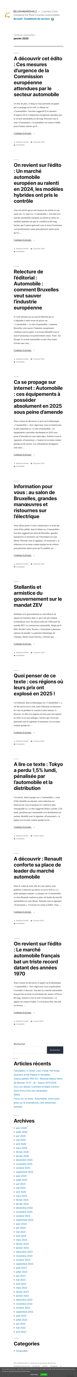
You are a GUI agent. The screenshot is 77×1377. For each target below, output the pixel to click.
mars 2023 (21, 1287)
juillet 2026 (21, 1132)
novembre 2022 (24, 1304)
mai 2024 (21, 1232)
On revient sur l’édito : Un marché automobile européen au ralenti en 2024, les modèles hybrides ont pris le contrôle (38, 183)
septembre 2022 (24, 1311)
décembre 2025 (24, 1160)
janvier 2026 (22, 1156)
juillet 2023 (21, 1272)
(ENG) (17, 1094)
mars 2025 (21, 1196)
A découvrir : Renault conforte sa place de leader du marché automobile (38, 868)
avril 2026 (21, 1144)
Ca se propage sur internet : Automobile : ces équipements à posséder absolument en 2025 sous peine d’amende (38, 397)
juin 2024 (21, 1228)
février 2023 (22, 1292)
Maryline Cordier (22, 142)
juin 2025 (20, 1184)
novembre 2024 (24, 1212)
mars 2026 (21, 1148)
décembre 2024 (24, 1208)
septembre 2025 (24, 1172)
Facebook (36, 1366)
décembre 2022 (24, 1299)
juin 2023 (21, 1276)
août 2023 (21, 1267)
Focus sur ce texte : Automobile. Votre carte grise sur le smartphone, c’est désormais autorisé (36, 1102)
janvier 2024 (22, 1248)
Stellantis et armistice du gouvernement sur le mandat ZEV (38, 596)
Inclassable (20, 145)
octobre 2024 (23, 1216)
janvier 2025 (22, 1204)
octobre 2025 (23, 1168)
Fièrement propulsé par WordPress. (43, 1363)
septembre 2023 (24, 1264)
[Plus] (52, 19)
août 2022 (21, 1315)
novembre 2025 (24, 1164)
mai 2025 (20, 1188)
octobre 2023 (23, 1260)
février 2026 (22, 1152)
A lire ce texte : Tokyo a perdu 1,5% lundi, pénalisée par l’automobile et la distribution (38, 776)
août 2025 (21, 1176)
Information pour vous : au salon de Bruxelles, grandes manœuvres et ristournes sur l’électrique (35, 501)
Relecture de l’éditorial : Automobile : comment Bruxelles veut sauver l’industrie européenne (36, 290)
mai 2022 (20, 1327)
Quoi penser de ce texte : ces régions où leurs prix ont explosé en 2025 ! (38, 685)
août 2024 (21, 1224)
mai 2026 (21, 1140)
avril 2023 (21, 1284)
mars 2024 (21, 1240)
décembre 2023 (24, 1252)
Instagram (54, 1366)
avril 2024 (21, 1236)
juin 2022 (20, 1324)
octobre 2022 (23, 1307)
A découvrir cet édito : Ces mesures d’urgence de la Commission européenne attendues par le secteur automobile (38, 76)
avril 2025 (21, 1192)
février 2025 (22, 1200)
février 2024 (22, 1244)
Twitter (45, 1366)
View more (33, 1371)
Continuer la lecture (24, 133)
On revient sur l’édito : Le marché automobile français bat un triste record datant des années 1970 (37, 959)
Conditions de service (37, 18)
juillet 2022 (21, 1319)
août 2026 (21, 1128)
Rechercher (19, 1044)
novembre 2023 (24, 1256)
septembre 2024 (24, 1220)
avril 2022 (21, 1331)
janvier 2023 (22, 1295)
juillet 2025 (21, 1180)
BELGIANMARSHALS (25, 11)
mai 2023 (21, 1279)
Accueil (17, 18)
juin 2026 (21, 1136)
